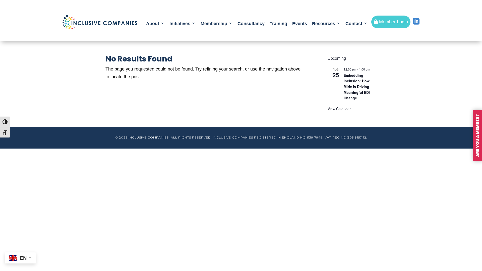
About (152, 23)
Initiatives (179, 23)
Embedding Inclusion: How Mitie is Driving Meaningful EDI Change (357, 87)
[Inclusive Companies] (100, 22)
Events (299, 23)
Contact (353, 23)
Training (278, 23)
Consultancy (251, 23)
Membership (214, 23)
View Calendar (339, 108)
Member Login (391, 21)
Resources (323, 23)
